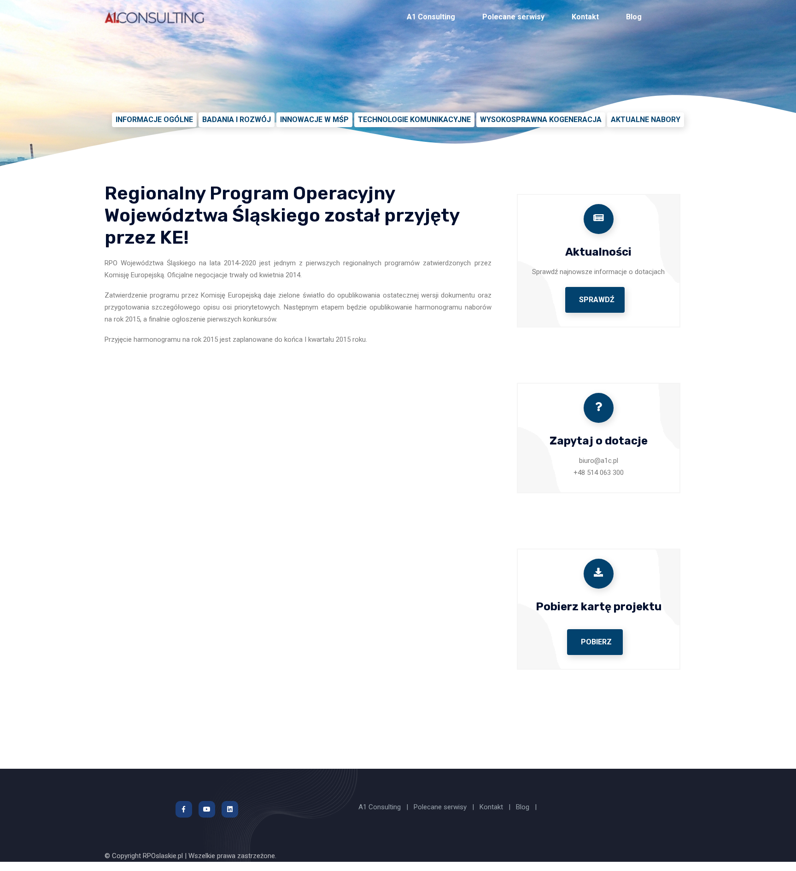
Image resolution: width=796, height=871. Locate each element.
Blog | (526, 807)
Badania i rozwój (236, 119)
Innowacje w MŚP (314, 119)
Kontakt (585, 16)
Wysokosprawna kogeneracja (541, 119)
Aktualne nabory (645, 119)
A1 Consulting (431, 16)
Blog (634, 16)
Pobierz (596, 641)
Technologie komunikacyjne (414, 119)
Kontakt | (496, 807)
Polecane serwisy (513, 16)
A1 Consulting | (384, 807)
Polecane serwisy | (445, 807)
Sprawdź (597, 299)
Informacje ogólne (154, 119)
